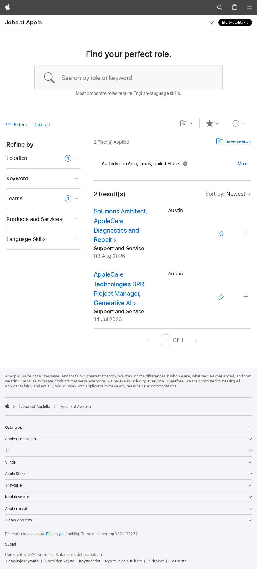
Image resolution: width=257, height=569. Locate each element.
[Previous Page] (148, 340)
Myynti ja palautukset (123, 561)
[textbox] (128, 77)
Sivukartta (177, 561)
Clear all (41, 124)
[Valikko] (249, 7)
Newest (225, 194)
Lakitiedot (155, 561)
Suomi (10, 544)
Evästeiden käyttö (58, 561)
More (243, 163)
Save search (238, 141)
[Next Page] (196, 340)
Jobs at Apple (23, 22)
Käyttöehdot (89, 561)
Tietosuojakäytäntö (22, 561)
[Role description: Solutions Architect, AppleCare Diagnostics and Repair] (246, 233)
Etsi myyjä (55, 534)
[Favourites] (212, 123)
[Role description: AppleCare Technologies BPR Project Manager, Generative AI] (246, 297)
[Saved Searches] (186, 123)
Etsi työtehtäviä (235, 22)
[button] (219, 7)
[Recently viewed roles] (238, 123)
